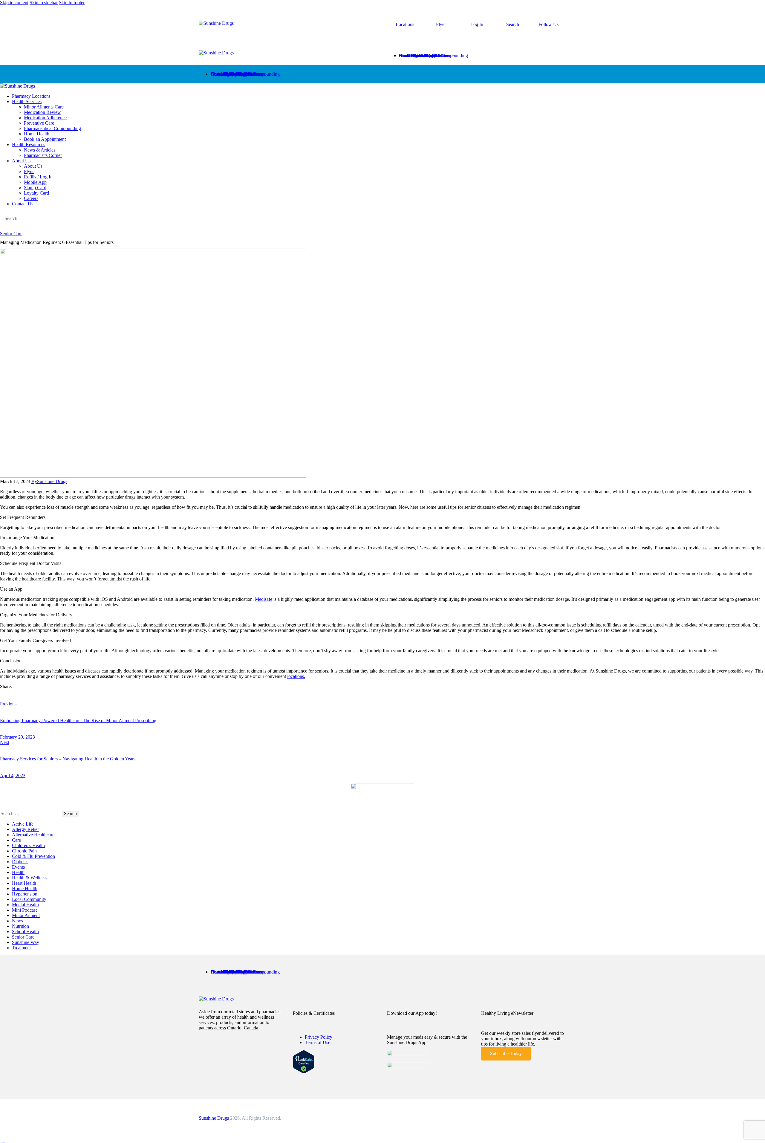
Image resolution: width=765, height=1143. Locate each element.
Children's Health (28, 845)
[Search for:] (31, 813)
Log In (476, 24)
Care (16, 840)
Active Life (22, 823)
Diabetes (20, 861)
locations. (296, 676)
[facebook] (3, 228)
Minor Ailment (26, 915)
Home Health (24, 888)
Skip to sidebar (44, 2)
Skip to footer (72, 2)
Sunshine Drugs (214, 1118)
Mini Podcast (24, 910)
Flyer (441, 24)
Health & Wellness (29, 877)
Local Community (29, 899)
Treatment (21, 947)
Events (18, 867)
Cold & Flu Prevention (33, 856)
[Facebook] (11, 695)
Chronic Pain (24, 850)
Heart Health (24, 883)
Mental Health (25, 904)
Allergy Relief (25, 829)
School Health (25, 931)
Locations (405, 24)
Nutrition (20, 926)
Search (512, 24)
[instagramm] (10, 228)
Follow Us (548, 24)
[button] (390, 48)
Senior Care (11, 233)
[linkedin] (16, 228)
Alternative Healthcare (33, 834)
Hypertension (24, 893)
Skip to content (14, 2)
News (17, 920)
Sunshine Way (25, 942)
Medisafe (263, 599)
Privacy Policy (318, 1037)
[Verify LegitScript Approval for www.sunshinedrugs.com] (304, 1072)
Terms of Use (317, 1042)
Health (18, 872)
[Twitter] (3, 695)
